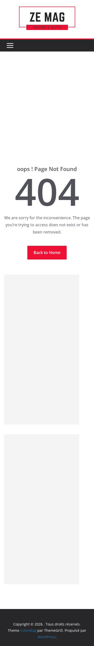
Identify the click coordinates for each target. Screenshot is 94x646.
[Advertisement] (47, 116)
